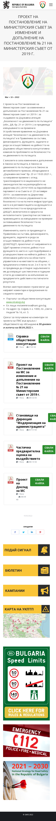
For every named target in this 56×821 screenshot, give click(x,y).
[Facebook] (15, 532)
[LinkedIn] (32, 532)
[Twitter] (23, 532)
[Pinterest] (40, 532)
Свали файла (45, 338)
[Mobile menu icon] (51, 5)
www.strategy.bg (15, 301)
